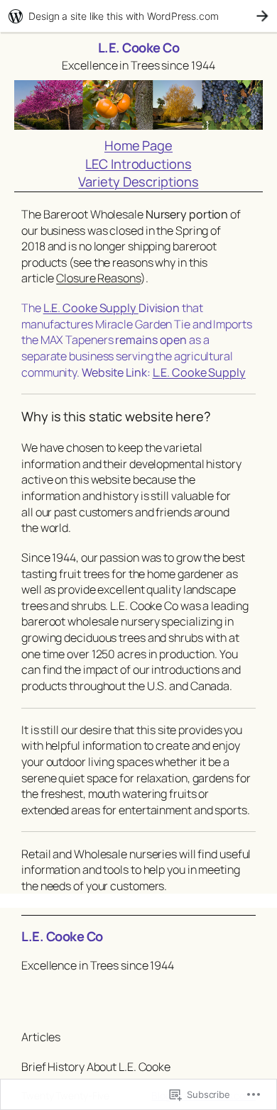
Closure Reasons (98, 278)
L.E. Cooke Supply (90, 308)
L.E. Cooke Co (139, 47)
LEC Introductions (138, 163)
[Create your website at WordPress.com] (138, 16)
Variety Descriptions (138, 181)
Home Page (138, 145)
